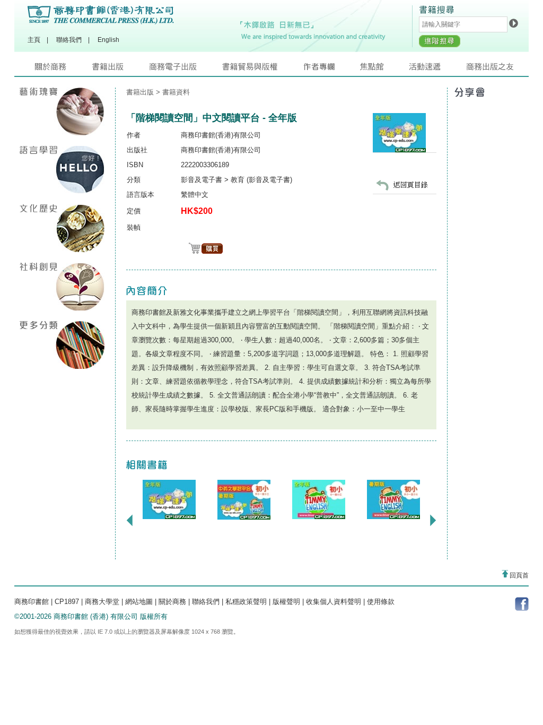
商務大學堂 (102, 602)
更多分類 (62, 345)
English (108, 40)
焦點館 (384, 69)
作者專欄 (331, 69)
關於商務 (63, 69)
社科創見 (62, 286)
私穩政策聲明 (246, 602)
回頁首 (518, 575)
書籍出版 (120, 69)
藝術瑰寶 (62, 111)
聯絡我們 (69, 40)
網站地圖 (139, 602)
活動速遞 (437, 69)
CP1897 (67, 602)
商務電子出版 (185, 69)
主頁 (34, 40)
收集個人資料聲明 (333, 602)
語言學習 (62, 170)
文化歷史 (62, 228)
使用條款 (381, 602)
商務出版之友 (494, 69)
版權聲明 (286, 602)
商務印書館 (31, 602)
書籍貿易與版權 (262, 69)
